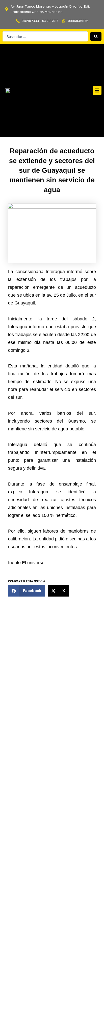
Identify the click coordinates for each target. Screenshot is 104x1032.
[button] (97, 90)
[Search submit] (95, 36)
